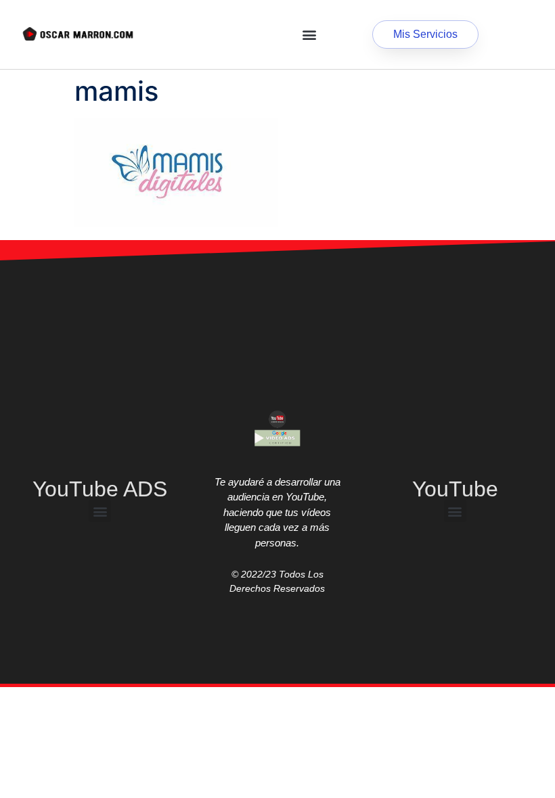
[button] (309, 35)
